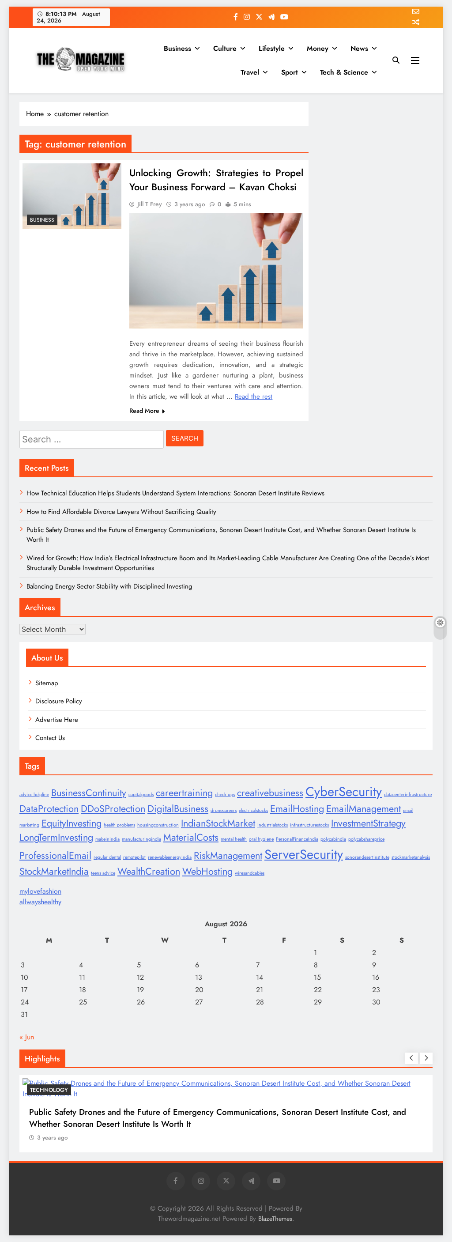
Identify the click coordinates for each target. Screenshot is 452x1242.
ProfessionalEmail (55, 855)
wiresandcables (249, 873)
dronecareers (224, 810)
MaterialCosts (190, 837)
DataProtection (49, 808)
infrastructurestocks (309, 825)
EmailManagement (363, 808)
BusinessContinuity (88, 793)
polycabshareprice (366, 839)
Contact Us (50, 738)
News (359, 48)
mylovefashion (40, 891)
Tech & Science (344, 72)
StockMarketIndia (54, 871)
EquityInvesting (71, 823)
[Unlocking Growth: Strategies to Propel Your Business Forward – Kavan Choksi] (72, 196)
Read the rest (253, 396)
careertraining (184, 793)
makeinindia (107, 839)
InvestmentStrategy (368, 823)
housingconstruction (158, 825)
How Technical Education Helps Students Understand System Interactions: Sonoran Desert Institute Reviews (175, 493)
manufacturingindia (141, 839)
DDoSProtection (113, 808)
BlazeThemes (275, 1218)
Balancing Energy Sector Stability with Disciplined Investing (109, 586)
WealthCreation (148, 871)
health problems (119, 825)
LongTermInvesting (56, 837)
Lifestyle (272, 48)
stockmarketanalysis (411, 857)
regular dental (107, 857)
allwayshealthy (40, 902)
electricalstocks (253, 810)
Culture (225, 48)
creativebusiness (270, 793)
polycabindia (333, 839)
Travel (250, 72)
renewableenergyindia (170, 857)
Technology (49, 1090)
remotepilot (134, 857)
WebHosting (207, 871)
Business (177, 48)
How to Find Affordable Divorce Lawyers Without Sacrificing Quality (121, 512)
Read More (144, 410)
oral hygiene (261, 839)
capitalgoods (141, 794)
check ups (225, 794)
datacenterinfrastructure (408, 794)
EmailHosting (297, 808)
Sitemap (46, 683)
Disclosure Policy (58, 701)
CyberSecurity (343, 791)
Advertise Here (56, 720)
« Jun (26, 1037)
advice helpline (34, 794)
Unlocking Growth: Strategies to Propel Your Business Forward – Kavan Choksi (216, 180)
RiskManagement (228, 855)
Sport (289, 72)
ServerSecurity (303, 854)
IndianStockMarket (218, 823)
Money (317, 48)
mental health (234, 839)
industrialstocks (272, 825)
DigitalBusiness (177, 808)
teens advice (103, 873)
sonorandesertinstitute (367, 857)
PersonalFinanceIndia (297, 839)
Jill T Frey (149, 204)
